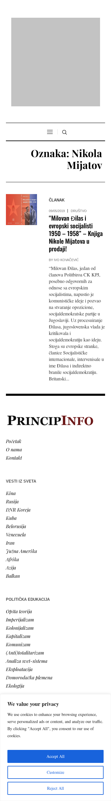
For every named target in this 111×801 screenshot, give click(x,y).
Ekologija (15, 609)
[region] (55, 747)
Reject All (55, 788)
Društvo (79, 135)
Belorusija (16, 450)
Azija (11, 491)
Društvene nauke (23, 670)
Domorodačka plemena (29, 601)
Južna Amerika (21, 475)
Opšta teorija (19, 535)
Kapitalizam (18, 560)
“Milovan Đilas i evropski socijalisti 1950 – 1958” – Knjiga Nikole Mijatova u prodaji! (76, 157)
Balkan (13, 499)
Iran (10, 466)
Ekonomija (17, 661)
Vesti (10, 645)
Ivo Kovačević (66, 184)
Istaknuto (15, 678)
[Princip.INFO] (55, 24)
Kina (11, 417)
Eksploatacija (19, 593)
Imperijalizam (20, 543)
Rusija (12, 425)
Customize (55, 772)
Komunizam (18, 568)
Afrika (12, 483)
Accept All (55, 756)
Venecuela (16, 458)
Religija (13, 686)
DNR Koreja (18, 433)
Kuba (11, 442)
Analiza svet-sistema (26, 585)
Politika (14, 653)
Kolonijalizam (20, 551)
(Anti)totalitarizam (25, 576)
